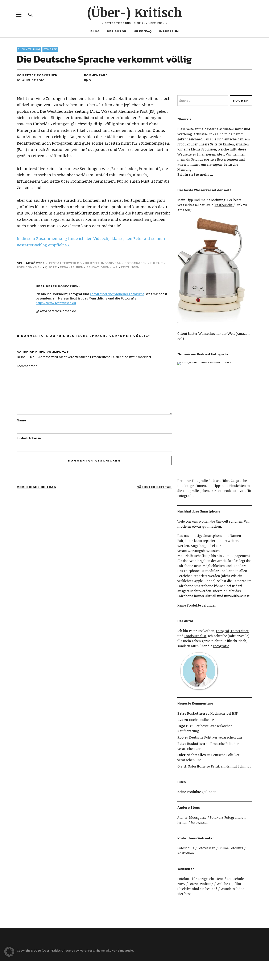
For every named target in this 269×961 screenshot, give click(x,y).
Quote (51, 267)
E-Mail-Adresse (29, 438)
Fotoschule (185, 848)
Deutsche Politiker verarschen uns (216, 737)
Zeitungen (130, 267)
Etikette (50, 49)
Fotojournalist (195, 636)
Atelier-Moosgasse (192, 817)
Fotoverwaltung (201, 883)
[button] (9, 952)
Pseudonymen (29, 267)
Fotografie (221, 646)
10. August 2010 (31, 80)
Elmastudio (125, 950)
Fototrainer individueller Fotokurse (117, 293)
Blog (95, 31)
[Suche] (30, 14)
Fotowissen (199, 822)
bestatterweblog (65, 262)
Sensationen (98, 267)
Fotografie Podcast (206, 480)
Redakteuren (71, 267)
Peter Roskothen (62, 286)
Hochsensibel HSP (224, 713)
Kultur (156, 262)
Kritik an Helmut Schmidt (231, 766)
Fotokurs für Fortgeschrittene (200, 878)
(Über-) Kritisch (134, 12)
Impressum (169, 31)
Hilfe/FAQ (143, 31)
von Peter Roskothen (37, 75)
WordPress (86, 950)
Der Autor (117, 31)
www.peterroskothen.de (58, 311)
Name (21, 420)
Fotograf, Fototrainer (232, 631)
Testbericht (223, 205)
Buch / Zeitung (29, 49)
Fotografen (136, 262)
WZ (115, 267)
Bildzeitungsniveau (103, 262)
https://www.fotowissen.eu (56, 302)
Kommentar (27, 365)
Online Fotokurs (231, 848)
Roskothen (185, 853)
